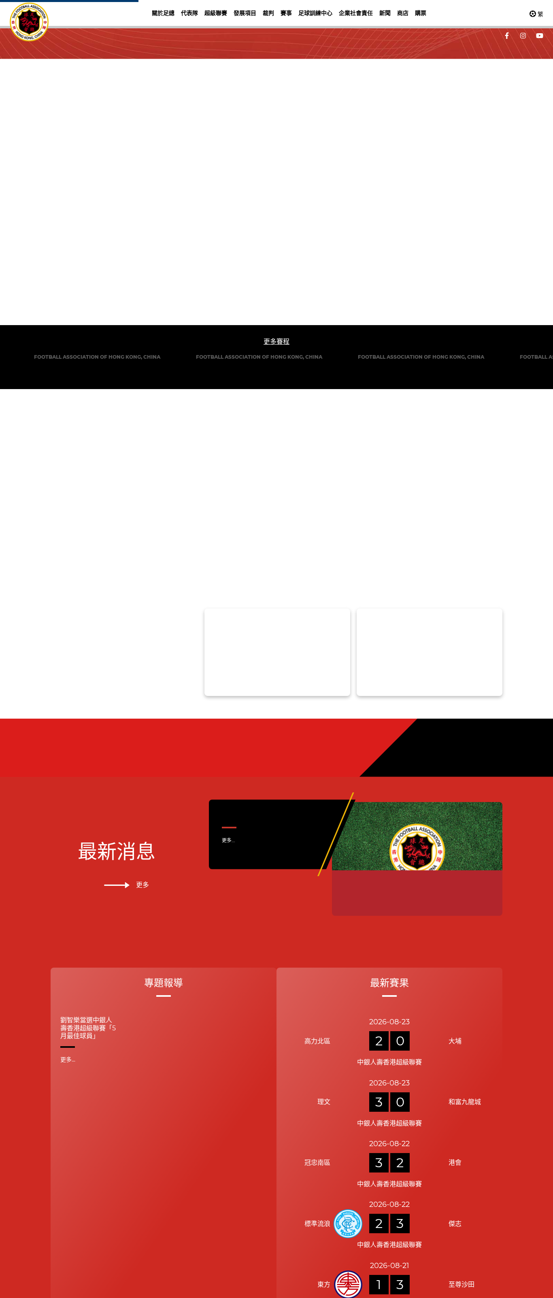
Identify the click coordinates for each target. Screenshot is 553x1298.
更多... (228, 840)
